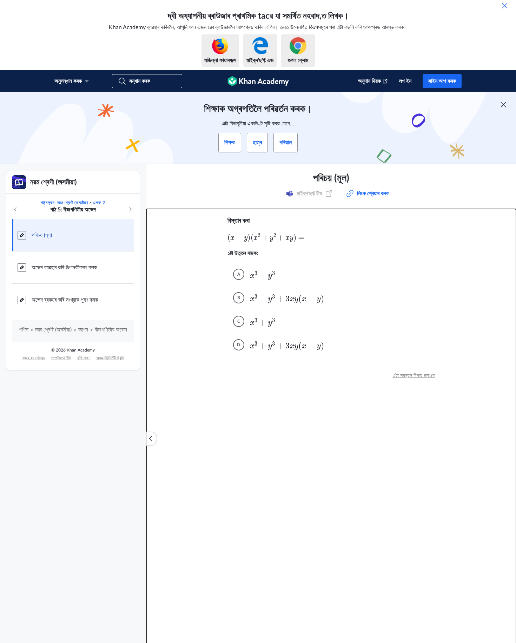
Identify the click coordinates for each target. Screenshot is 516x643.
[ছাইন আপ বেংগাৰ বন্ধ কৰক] (503, 105)
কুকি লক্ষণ (84, 358)
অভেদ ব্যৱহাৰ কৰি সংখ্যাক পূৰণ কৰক (65, 300)
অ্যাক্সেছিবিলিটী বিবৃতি (110, 358)
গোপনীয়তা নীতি (61, 358)
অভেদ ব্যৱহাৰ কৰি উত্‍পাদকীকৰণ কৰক (64, 267)
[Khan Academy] (258, 81)
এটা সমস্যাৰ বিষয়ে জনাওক (414, 375)
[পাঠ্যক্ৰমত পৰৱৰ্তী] (130, 209)
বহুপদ (83, 330)
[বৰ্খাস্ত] (504, 5)
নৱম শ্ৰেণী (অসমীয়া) (53, 330)
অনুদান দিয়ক (369, 81)
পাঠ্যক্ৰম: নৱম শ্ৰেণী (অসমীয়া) (64, 203)
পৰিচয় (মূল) (42, 235)
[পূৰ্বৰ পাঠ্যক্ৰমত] (15, 209)
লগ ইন (405, 81)
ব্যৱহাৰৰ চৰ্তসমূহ (33, 358)
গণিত (23, 330)
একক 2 (99, 203)
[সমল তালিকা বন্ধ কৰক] (151, 439)
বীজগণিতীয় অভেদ (111, 330)
